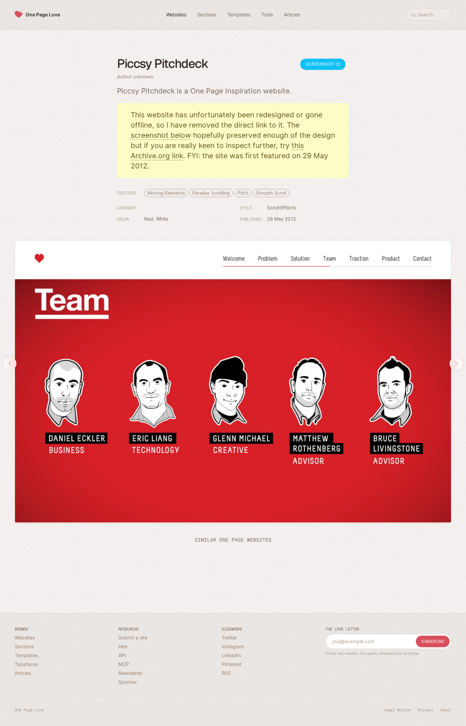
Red (148, 219)
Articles (23, 673)
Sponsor (127, 682)
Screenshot (321, 63)
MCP (123, 664)
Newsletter (130, 673)
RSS (226, 673)
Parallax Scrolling (211, 193)
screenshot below (161, 135)
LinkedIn (231, 655)
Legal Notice (397, 710)
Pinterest (232, 664)
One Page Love (43, 14)
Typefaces (26, 664)
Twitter (229, 637)
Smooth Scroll (271, 193)
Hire (122, 646)
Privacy (425, 710)
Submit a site (132, 637)
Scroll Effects (281, 207)
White (162, 219)
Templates (26, 655)
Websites (25, 637)
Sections (24, 646)
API (122, 655)
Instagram (233, 646)
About (445, 710)
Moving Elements (166, 193)
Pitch (243, 193)
